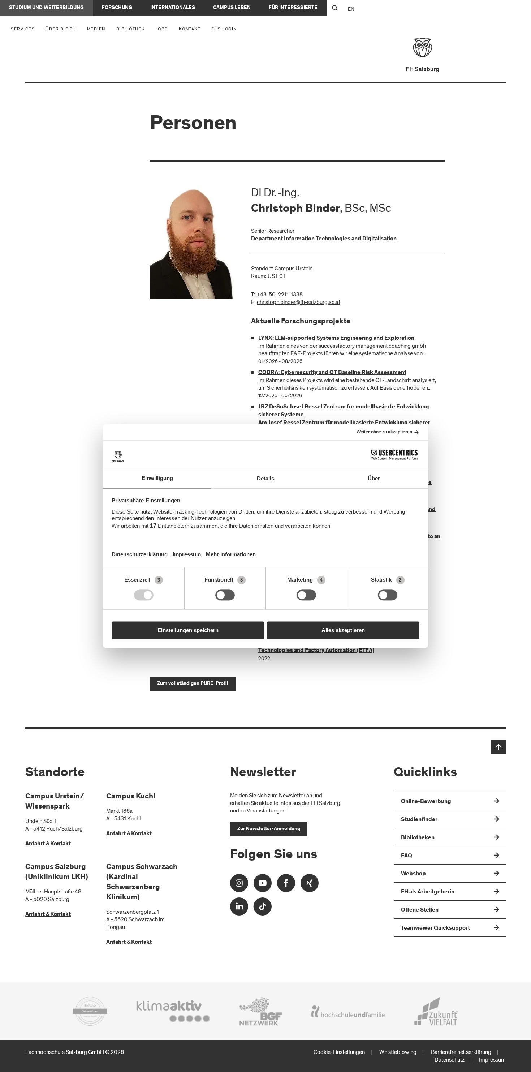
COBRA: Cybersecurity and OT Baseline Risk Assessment (332, 373)
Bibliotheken (418, 838)
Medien (98, 29)
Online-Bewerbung (426, 802)
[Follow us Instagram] (239, 885)
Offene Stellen (420, 910)
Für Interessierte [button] (293, 7)
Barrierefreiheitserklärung (461, 1052)
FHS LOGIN (224, 29)
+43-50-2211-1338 (279, 295)
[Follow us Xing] (310, 885)
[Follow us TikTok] (263, 909)
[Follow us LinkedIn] (239, 909)
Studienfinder (419, 820)
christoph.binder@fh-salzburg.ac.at (298, 302)
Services (24, 29)
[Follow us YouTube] (263, 885)
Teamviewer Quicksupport (435, 928)
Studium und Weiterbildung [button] (46, 7)
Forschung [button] (117, 7)
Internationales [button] (172, 7)
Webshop (413, 874)
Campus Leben (232, 7)
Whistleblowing (397, 1052)
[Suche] (335, 8)
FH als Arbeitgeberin (427, 892)
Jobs (162, 29)
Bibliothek (130, 29)
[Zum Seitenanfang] (498, 747)
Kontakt (190, 29)
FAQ (406, 856)
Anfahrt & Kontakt (48, 844)
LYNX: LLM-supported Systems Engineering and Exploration (336, 338)
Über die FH (63, 29)
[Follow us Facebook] (286, 885)
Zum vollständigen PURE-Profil (192, 683)
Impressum (492, 1060)
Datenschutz (450, 1060)
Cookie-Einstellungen (339, 1052)
